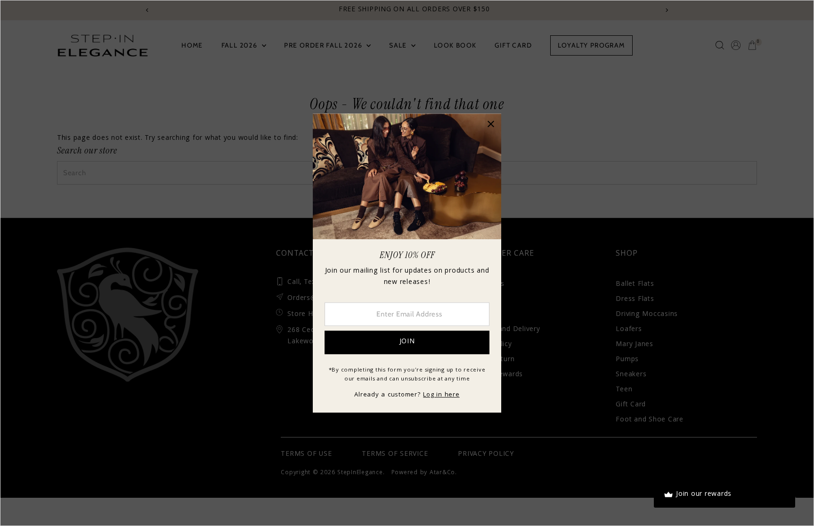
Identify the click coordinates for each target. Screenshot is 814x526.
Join (407, 342)
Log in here (441, 395)
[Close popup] (490, 124)
